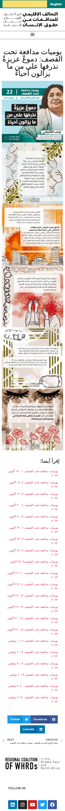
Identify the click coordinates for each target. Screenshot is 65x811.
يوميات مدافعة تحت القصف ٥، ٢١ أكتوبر (33, 516)
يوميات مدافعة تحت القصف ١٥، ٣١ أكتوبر (32, 629)
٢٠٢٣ (54, 486)
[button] (33, 34)
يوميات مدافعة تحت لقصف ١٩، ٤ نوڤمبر (33, 674)
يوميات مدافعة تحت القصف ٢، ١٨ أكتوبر (33, 482)
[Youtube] (32, 804)
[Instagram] (22, 804)
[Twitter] (42, 804)
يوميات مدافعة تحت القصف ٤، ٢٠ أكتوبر (33, 505)
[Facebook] (52, 804)
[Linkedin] (12, 804)
